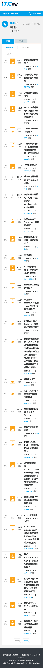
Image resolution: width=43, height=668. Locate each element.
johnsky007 (28, 633)
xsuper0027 (28, 403)
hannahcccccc (29, 457)
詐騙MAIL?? (29, 379)
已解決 (8, 54)
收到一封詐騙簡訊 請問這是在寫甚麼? (31, 179)
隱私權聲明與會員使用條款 (13, 663)
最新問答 (9, 47)
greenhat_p (28, 213)
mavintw (27, 509)
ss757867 (27, 573)
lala (37, 433)
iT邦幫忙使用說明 (33, 663)
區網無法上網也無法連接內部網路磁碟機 (31, 624)
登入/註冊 (37, 13)
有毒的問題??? (30, 165)
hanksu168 (28, 373)
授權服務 (21, 660)
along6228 (28, 615)
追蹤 (38, 24)
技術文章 (5, 13)
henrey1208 (28, 279)
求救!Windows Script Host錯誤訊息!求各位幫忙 (31, 324)
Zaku (26, 421)
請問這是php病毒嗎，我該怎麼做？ (31, 240)
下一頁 (26, 641)
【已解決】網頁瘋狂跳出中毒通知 (31, 77)
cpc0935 (27, 315)
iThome (21, 658)
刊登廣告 (12, 660)
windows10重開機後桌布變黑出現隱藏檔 (31, 394)
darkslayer (28, 171)
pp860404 (28, 102)
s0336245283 (29, 491)
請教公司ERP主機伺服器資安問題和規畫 (31, 500)
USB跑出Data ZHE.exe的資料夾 (31, 606)
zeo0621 (27, 385)
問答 (8, 41)
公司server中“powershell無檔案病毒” (31, 222)
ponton (27, 231)
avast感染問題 (30, 515)
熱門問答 (25, 47)
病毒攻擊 (28, 255)
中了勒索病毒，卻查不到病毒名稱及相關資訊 (31, 269)
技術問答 (14, 13)
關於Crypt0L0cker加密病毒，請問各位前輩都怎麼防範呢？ (31, 560)
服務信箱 (29, 660)
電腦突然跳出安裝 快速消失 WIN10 (31, 412)
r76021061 (28, 597)
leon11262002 (29, 548)
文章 (21, 41)
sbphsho (27, 159)
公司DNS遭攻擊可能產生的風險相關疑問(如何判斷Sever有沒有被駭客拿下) (31, 585)
